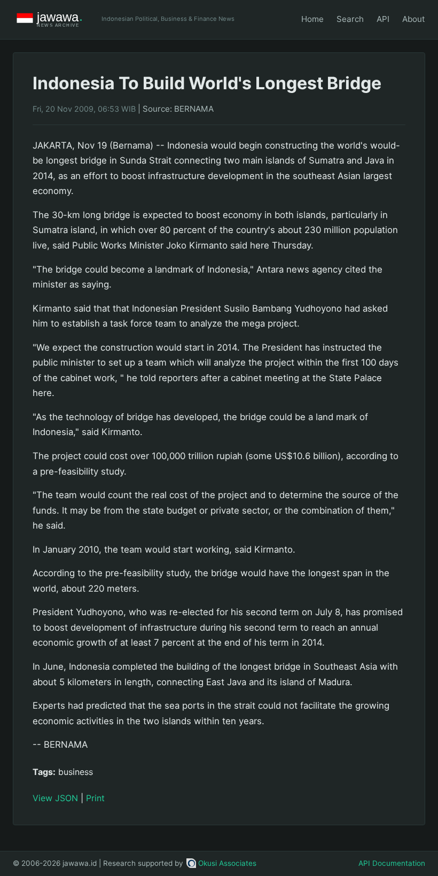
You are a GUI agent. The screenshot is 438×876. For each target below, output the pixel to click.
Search (350, 19)
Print (95, 798)
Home (312, 19)
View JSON (55, 798)
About (413, 19)
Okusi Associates (227, 863)
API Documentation (391, 863)
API (383, 19)
